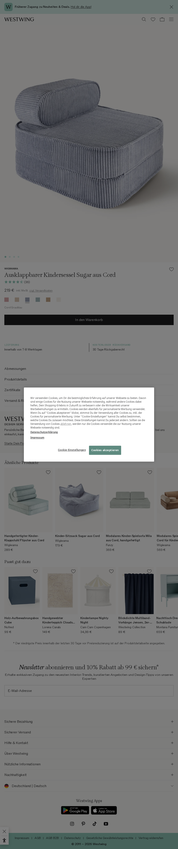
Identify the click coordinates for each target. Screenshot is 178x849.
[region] (89, 424)
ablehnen (65, 423)
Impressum (37, 437)
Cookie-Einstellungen (72, 450)
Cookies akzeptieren (105, 450)
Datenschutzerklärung (44, 432)
